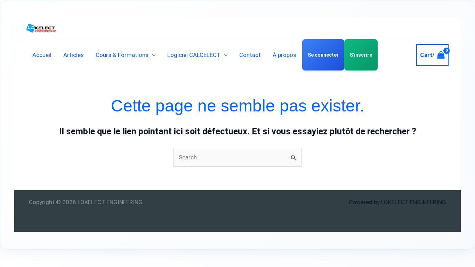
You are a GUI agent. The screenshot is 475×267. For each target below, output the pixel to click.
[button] (151, 55)
